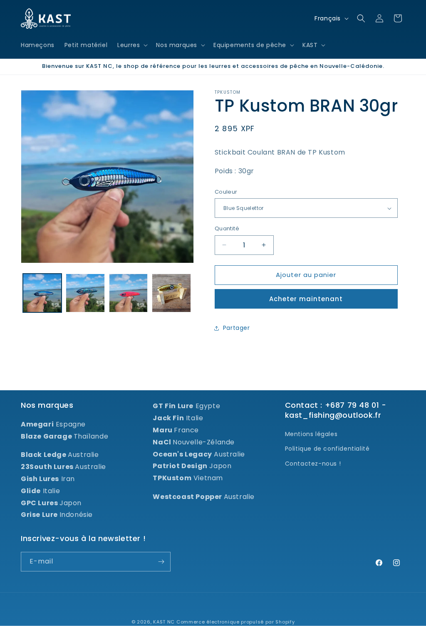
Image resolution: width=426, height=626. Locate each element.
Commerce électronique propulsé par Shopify (235, 622)
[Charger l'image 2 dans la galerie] (85, 293)
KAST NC (164, 622)
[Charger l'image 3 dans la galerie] (128, 293)
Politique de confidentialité (327, 448)
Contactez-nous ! (313, 463)
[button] (131, 45)
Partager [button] (236, 328)
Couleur (226, 192)
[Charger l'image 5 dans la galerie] (171, 293)
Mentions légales (311, 434)
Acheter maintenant (306, 298)
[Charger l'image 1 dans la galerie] (42, 293)
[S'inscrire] (161, 561)
